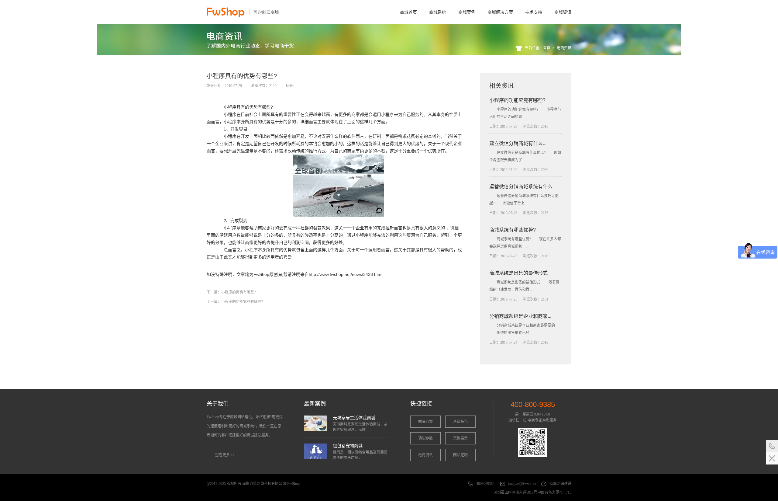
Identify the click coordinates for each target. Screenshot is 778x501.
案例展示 (460, 438)
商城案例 (466, 12)
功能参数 (425, 438)
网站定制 (460, 455)
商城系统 (437, 12)
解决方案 (425, 421)
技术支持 (533, 12)
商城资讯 (562, 12)
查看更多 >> (225, 455)
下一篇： (231, 292)
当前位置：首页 (537, 48)
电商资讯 (564, 48)
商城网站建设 (560, 484)
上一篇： (235, 302)
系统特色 (460, 421)
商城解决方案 (500, 12)
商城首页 (408, 12)
